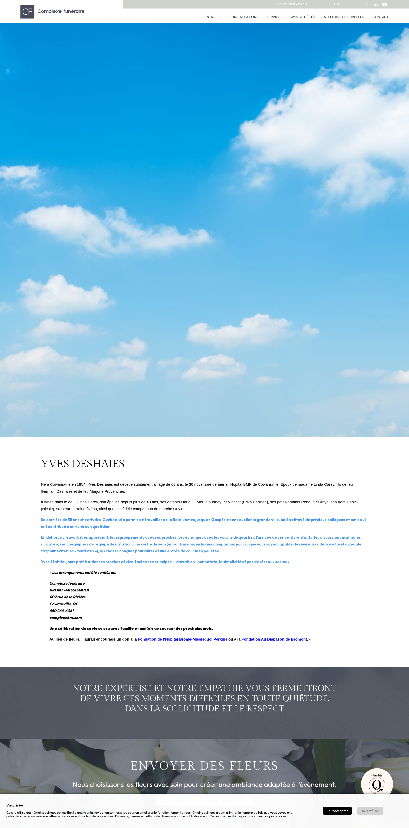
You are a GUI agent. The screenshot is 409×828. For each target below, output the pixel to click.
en (336, 4)
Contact (381, 17)
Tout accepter (337, 811)
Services (274, 17)
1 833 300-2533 (291, 4)
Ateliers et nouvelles (344, 17)
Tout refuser (370, 811)
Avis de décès (303, 17)
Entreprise (214, 17)
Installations (245, 17)
